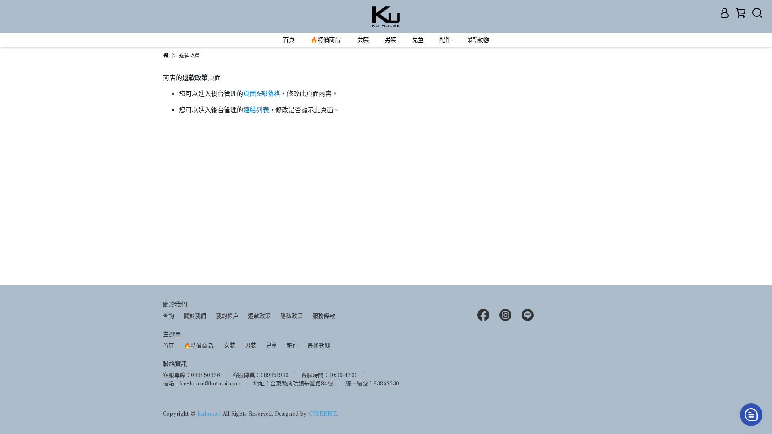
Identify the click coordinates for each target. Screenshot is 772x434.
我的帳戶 (227, 316)
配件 (445, 39)
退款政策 (259, 316)
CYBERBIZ (323, 413)
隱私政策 (291, 316)
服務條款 (323, 316)
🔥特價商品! (325, 39)
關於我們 (195, 316)
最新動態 (478, 39)
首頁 (288, 39)
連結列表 (256, 110)
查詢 (168, 316)
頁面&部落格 (261, 94)
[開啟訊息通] (751, 414)
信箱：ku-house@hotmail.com (202, 383)
